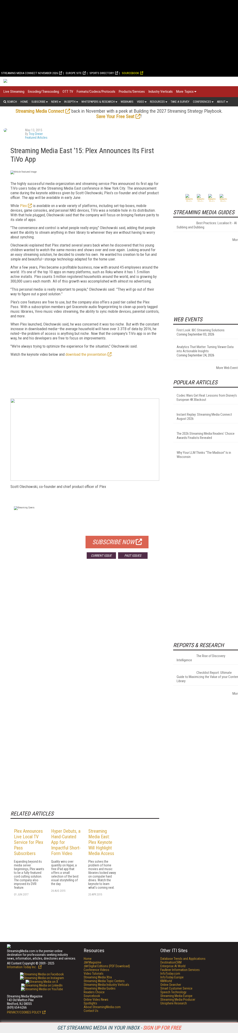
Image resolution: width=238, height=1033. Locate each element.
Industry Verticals (160, 91)
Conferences (202, 101)
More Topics (185, 91)
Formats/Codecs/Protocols (96, 91)
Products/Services (132, 91)
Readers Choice (94, 992)
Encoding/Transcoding (43, 91)
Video (140, 101)
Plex (23, 205)
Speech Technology (173, 992)
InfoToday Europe (172, 977)
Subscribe (38, 101)
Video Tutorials (93, 973)
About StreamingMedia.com (102, 1007)
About (221, 101)
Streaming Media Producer (177, 999)
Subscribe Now (113, 542)
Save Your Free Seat (115, 116)
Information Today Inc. (22, 967)
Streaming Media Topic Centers (104, 981)
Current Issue (101, 555)
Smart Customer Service (176, 988)
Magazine (92, 962)
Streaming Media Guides (100, 988)
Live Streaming (13, 91)
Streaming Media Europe (176, 996)
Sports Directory (101, 73)
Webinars (127, 101)
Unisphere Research (173, 1003)
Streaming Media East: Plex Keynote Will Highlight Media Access (101, 842)
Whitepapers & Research (98, 101)
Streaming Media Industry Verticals (106, 985)
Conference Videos (96, 970)
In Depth (70, 101)
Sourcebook (130, 73)
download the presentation (86, 354)
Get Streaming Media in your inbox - (119, 1028)
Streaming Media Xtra (98, 977)
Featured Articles (36, 137)
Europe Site (74, 73)
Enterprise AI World (172, 966)
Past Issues (132, 555)
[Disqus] (84, 631)
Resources (157, 101)
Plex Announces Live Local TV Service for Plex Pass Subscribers (28, 842)
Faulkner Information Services (180, 970)
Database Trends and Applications (182, 959)
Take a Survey (180, 101)
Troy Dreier (36, 134)
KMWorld (166, 981)
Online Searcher (170, 985)
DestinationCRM (171, 962)
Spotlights (90, 1003)
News (54, 101)
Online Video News (96, 999)
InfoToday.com (170, 973)
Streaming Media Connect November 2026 (29, 73)
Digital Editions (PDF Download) (107, 966)
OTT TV (68, 91)
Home (24, 101)
